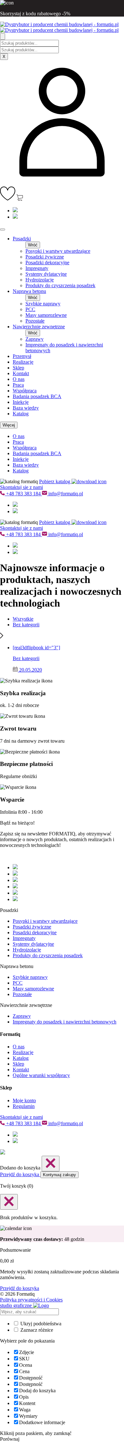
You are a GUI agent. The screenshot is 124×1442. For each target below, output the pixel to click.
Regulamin (24, 1106)
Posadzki (22, 238)
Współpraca (25, 390)
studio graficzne (16, 1305)
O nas (18, 379)
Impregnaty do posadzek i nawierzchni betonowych (64, 1021)
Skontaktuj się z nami (21, 487)
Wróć (33, 245)
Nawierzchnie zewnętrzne (39, 326)
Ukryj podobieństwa (40, 1323)
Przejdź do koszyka (20, 1174)
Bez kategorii (26, 624)
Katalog (21, 413)
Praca (18, 385)
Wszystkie (23, 619)
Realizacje (23, 362)
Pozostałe (35, 321)
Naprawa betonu (29, 291)
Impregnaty (36, 268)
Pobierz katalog (55, 481)
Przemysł (22, 356)
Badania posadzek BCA (37, 396)
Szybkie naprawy (42, 303)
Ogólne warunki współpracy (41, 1075)
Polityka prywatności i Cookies (31, 1299)
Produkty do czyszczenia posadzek (60, 285)
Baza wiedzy (26, 408)
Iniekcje (21, 402)
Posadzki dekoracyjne (47, 262)
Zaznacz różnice (36, 1330)
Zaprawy (34, 339)
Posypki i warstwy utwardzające (57, 251)
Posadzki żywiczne (44, 256)
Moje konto (24, 1100)
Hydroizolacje (39, 279)
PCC (30, 309)
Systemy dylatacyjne (46, 274)
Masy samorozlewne (46, 315)
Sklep (18, 367)
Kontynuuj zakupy (59, 1174)
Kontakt (21, 373)
